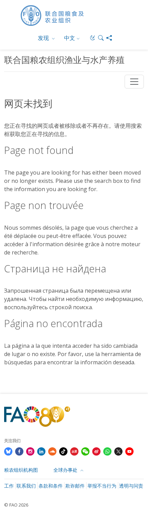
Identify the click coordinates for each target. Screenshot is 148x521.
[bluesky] (8, 451)
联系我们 (26, 485)
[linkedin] (41, 451)
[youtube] (129, 451)
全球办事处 (66, 470)
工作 (9, 485)
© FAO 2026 (16, 505)
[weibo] (96, 451)
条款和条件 (51, 485)
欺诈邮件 (75, 485)
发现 (44, 38)
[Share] (109, 38)
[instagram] (30, 451)
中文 (69, 38)
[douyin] (63, 451)
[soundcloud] (52, 451)
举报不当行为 (101, 485)
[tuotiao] (74, 451)
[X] (118, 451)
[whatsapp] (107, 451)
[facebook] (19, 451)
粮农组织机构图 (21, 470)
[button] (101, 38)
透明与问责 (131, 485)
